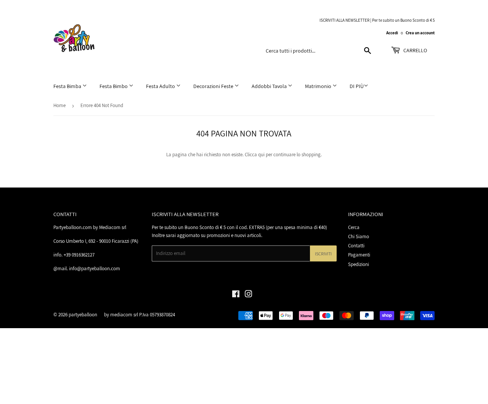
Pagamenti (359, 255)
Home (59, 105)
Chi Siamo (358, 236)
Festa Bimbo (114, 86)
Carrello (414, 50)
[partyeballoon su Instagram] (248, 295)
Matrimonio (318, 86)
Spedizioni (358, 264)
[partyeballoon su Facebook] (236, 295)
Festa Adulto (161, 86)
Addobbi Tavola (270, 86)
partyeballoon (83, 314)
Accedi (392, 32)
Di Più (357, 86)
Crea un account (420, 32)
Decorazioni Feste (213, 86)
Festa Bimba (67, 86)
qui (261, 154)
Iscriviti (323, 254)
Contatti (356, 245)
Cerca (354, 227)
